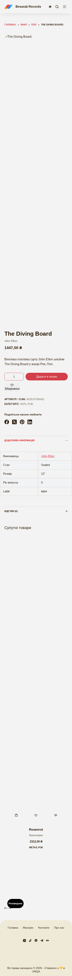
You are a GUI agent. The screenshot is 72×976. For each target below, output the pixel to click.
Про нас (59, 927)
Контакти (43, 927)
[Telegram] (41, 940)
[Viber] (36, 940)
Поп (23, 404)
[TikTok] (30, 940)
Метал (33, 847)
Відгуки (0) (11, 511)
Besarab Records (28, 6)
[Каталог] (64, 6)
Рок (30, 404)
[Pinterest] (22, 422)
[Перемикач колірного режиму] (50, 6)
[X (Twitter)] (14, 422)
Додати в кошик (46, 376)
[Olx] (47, 940)
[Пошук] (57, 6)
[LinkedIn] (29, 422)
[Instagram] (24, 940)
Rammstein (36, 835)
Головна (13, 927)
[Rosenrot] (36, 679)
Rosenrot (36, 829)
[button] (16, 815)
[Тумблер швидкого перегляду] (56, 815)
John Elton (10, 340)
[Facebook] (6, 422)
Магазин (28, 927)
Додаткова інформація (19, 440)
